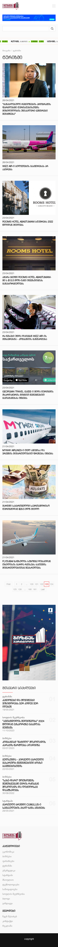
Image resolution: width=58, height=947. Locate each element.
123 (46, 584)
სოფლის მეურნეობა (13, 893)
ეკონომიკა (8, 851)
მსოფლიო (8, 879)
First (8, 584)
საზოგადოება (9, 889)
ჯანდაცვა (7, 903)
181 (35, 589)
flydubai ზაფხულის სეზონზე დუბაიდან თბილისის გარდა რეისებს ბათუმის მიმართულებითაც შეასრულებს (26, 564)
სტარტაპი (7, 875)
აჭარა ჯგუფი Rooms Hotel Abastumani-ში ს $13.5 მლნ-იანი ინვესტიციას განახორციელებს (26, 280)
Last (43, 589)
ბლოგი (6, 898)
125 (15, 589)
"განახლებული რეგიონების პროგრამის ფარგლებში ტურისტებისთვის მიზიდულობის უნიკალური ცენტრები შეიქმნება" (26, 109)
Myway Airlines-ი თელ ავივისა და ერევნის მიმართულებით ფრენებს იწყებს (27, 452)
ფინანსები (8, 861)
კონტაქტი (7, 921)
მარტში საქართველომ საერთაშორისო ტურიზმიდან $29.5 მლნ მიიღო (26, 507)
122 (41, 584)
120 (31, 584)
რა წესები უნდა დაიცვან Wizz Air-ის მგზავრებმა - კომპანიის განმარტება (24, 337)
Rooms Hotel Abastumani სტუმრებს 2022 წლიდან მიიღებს (27, 223)
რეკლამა (7, 925)
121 (36, 584)
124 (51, 584)
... (26, 584)
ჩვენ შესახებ (9, 916)
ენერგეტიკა (8, 870)
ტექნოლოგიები (10, 884)
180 (30, 589)
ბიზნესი (7, 856)
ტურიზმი (7, 865)
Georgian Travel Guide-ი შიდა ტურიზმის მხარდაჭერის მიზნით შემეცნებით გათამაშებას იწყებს (27, 394)
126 (20, 589)
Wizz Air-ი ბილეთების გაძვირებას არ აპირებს (25, 168)
